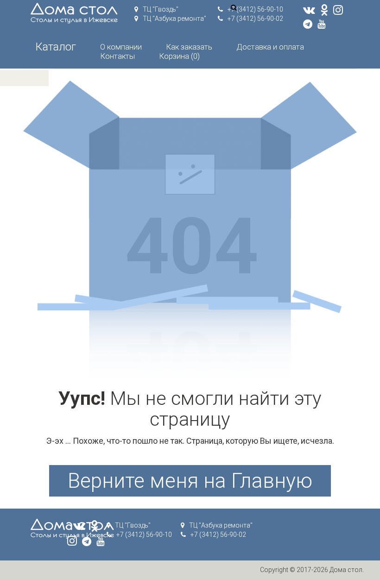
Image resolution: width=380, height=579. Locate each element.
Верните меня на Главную (190, 481)
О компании (121, 46)
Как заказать (189, 46)
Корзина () (179, 56)
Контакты (117, 56)
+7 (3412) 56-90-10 (255, 9)
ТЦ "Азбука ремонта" (174, 18)
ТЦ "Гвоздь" (160, 9)
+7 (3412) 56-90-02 (255, 18)
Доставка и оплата (270, 46)
